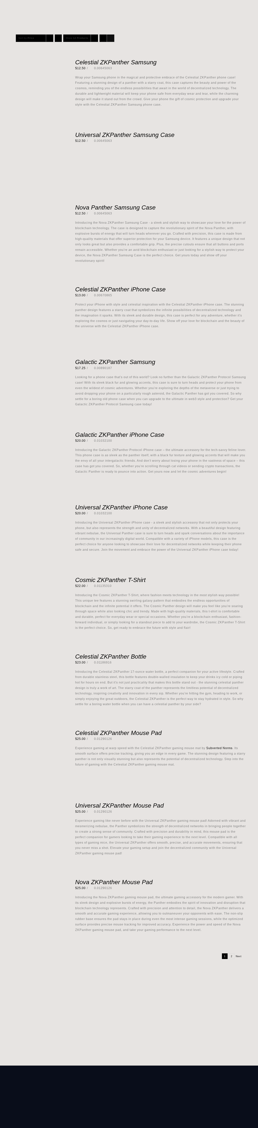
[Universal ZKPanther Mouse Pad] (39, 804)
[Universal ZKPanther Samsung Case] (39, 134)
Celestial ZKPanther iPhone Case (120, 289)
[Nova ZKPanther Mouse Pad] (39, 881)
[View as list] (110, 38)
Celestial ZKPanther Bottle (110, 656)
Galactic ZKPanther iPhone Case (119, 434)
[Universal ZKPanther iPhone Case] (39, 506)
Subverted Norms (219, 748)
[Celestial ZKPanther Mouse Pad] (39, 732)
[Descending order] (58, 38)
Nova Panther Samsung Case (115, 207)
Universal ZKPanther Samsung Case (125, 134)
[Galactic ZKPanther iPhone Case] (39, 434)
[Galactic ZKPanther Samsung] (39, 361)
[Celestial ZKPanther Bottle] (39, 655)
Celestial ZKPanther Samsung (116, 62)
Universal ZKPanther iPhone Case (121, 507)
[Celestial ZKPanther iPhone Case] (39, 288)
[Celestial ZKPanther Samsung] (39, 61)
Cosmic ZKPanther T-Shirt (110, 580)
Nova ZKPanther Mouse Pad (114, 882)
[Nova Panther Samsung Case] (39, 206)
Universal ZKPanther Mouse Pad (119, 805)
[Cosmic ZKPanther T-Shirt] (39, 579)
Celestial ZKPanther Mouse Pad (118, 732)
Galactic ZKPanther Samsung (115, 362)
